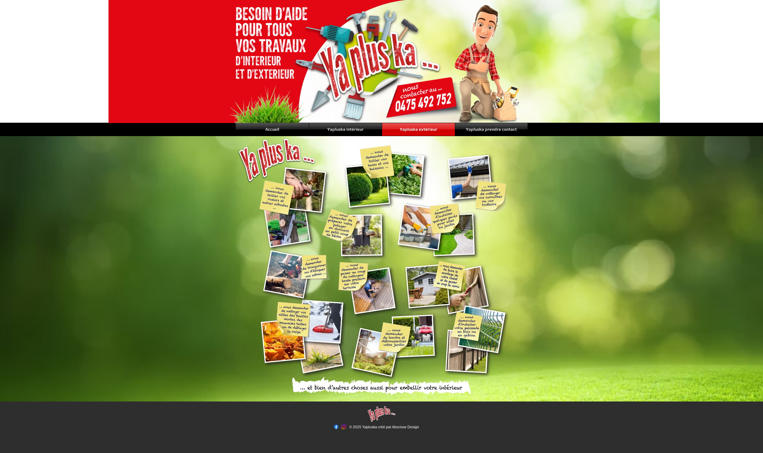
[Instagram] (344, 427)
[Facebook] (336, 427)
